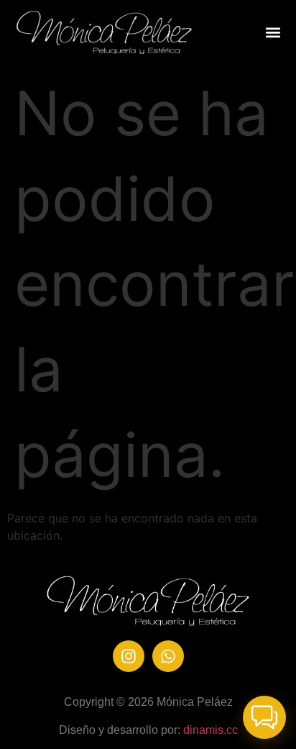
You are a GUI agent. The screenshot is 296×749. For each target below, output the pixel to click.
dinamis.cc (210, 730)
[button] (273, 33)
